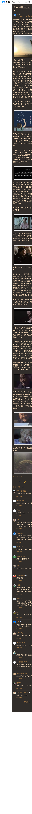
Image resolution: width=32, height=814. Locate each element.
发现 (19, 2)
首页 (13, 2)
